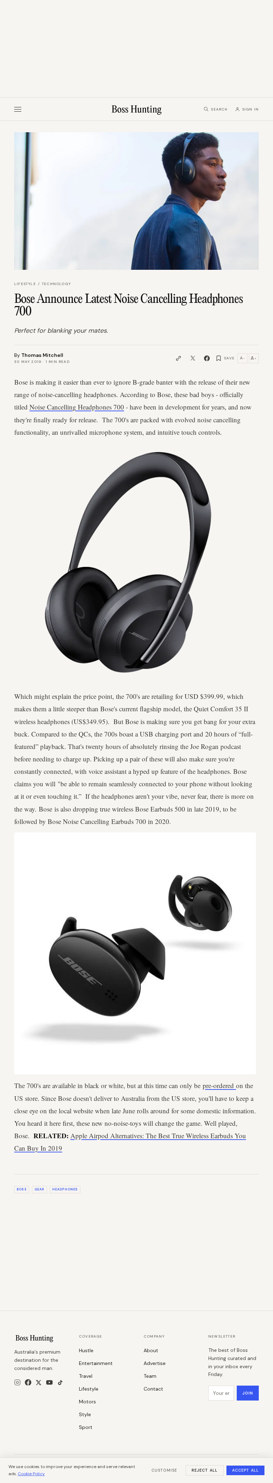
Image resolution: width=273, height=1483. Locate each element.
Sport (85, 1427)
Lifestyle (25, 284)
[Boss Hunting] (137, 109)
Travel (85, 1376)
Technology (56, 284)
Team (150, 1376)
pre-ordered (219, 1085)
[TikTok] (60, 1383)
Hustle (86, 1350)
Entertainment (96, 1363)
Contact (153, 1389)
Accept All (245, 1470)
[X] (39, 1383)
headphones (65, 1189)
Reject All (205, 1470)
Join (247, 1393)
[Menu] (17, 109)
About (151, 1350)
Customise (164, 1470)
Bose (21, 1189)
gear (39, 1189)
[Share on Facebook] (207, 358)
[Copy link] (178, 358)
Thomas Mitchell (42, 355)
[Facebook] (28, 1382)
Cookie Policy (31, 1474)
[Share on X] (192, 358)
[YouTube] (49, 1382)
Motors (87, 1401)
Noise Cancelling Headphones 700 (77, 406)
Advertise (155, 1363)
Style (85, 1414)
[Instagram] (17, 1382)
